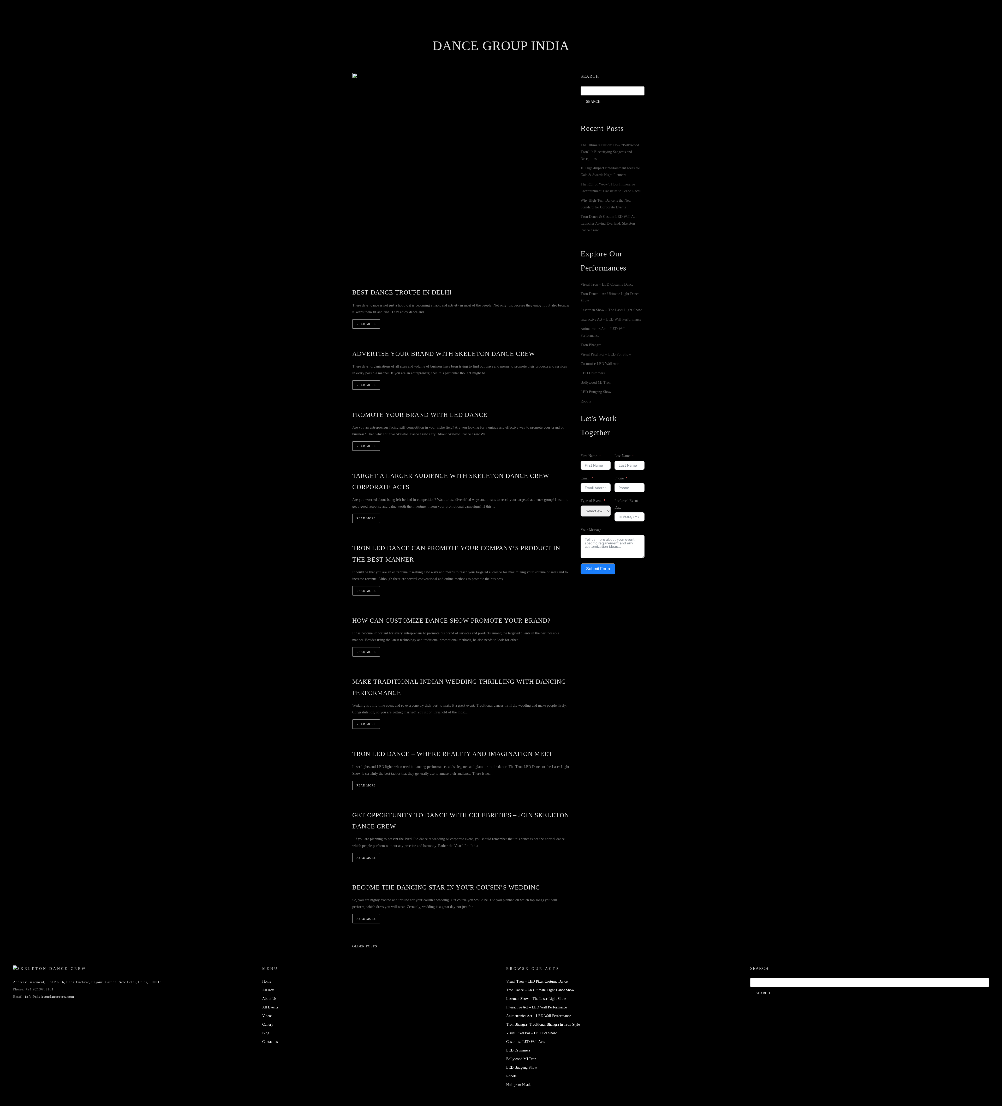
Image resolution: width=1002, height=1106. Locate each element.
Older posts (364, 946)
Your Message (591, 530)
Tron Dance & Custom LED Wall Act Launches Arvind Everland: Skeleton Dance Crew (608, 223)
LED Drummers (593, 373)
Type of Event (591, 501)
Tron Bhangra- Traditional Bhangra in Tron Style (543, 1024)
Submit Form (598, 569)
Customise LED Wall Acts (600, 364)
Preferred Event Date (626, 504)
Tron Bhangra (591, 345)
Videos (515, 35)
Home (406, 35)
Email (585, 478)
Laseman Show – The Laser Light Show (536, 999)
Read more (366, 324)
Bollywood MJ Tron (596, 382)
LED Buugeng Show (596, 392)
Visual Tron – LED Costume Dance (607, 284)
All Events (487, 35)
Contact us (590, 35)
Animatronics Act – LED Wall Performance (538, 1016)
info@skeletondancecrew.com (49, 997)
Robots (586, 401)
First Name (589, 456)
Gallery (541, 35)
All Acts (268, 990)
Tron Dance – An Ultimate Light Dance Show (540, 990)
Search (590, 76)
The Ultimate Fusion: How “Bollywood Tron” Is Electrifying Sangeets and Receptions (610, 152)
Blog (564, 35)
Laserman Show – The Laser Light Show (611, 310)
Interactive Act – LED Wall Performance (611, 319)
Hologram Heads (518, 1085)
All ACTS (429, 35)
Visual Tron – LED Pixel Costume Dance (537, 981)
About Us (458, 35)
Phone (619, 478)
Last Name (622, 456)
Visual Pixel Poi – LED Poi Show (606, 354)
